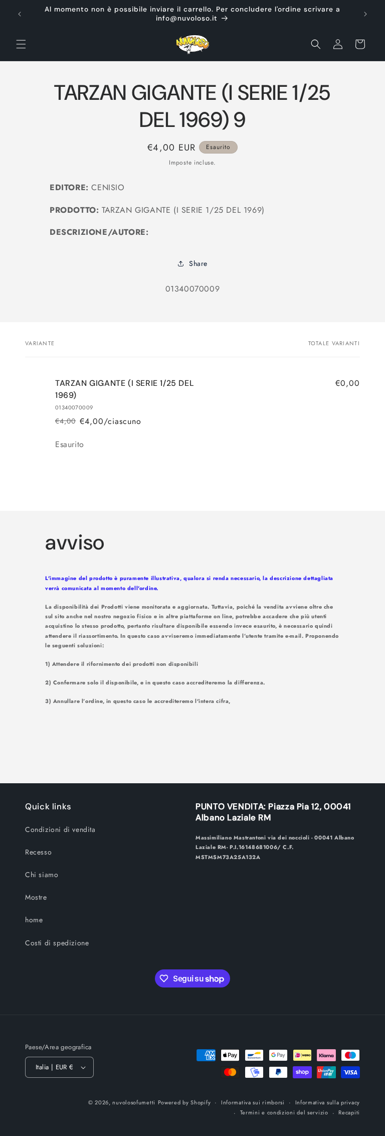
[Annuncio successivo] (365, 14)
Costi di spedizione (57, 943)
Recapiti (349, 1112)
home (34, 920)
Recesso (38, 852)
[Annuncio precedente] (20, 14)
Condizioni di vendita (60, 829)
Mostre (36, 897)
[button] (21, 44)
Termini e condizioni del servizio (284, 1112)
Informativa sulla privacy (327, 1102)
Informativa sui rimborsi (253, 1102)
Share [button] (198, 263)
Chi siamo (41, 875)
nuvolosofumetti (133, 1102)
